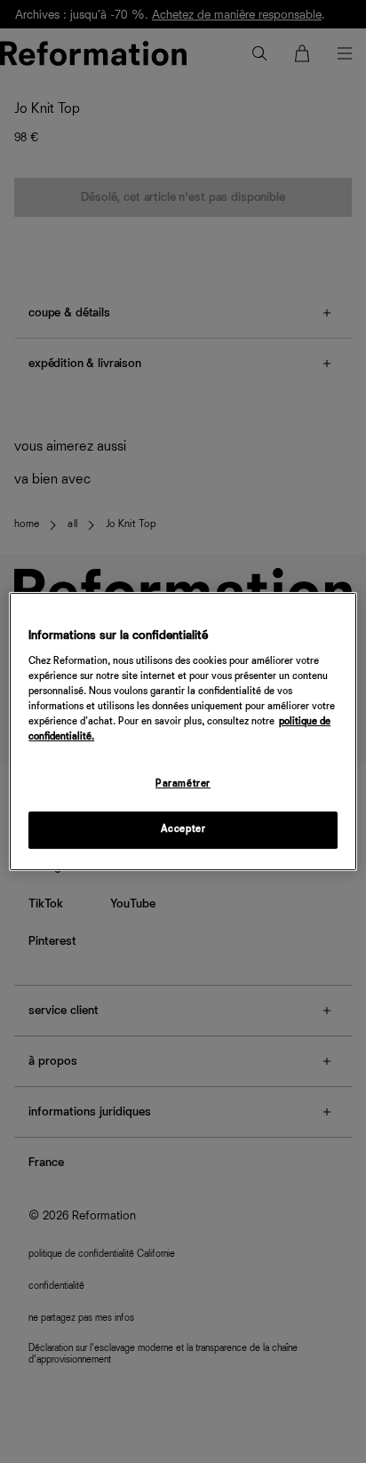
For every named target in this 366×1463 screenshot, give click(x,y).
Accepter (183, 829)
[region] (182, 731)
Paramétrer (183, 784)
